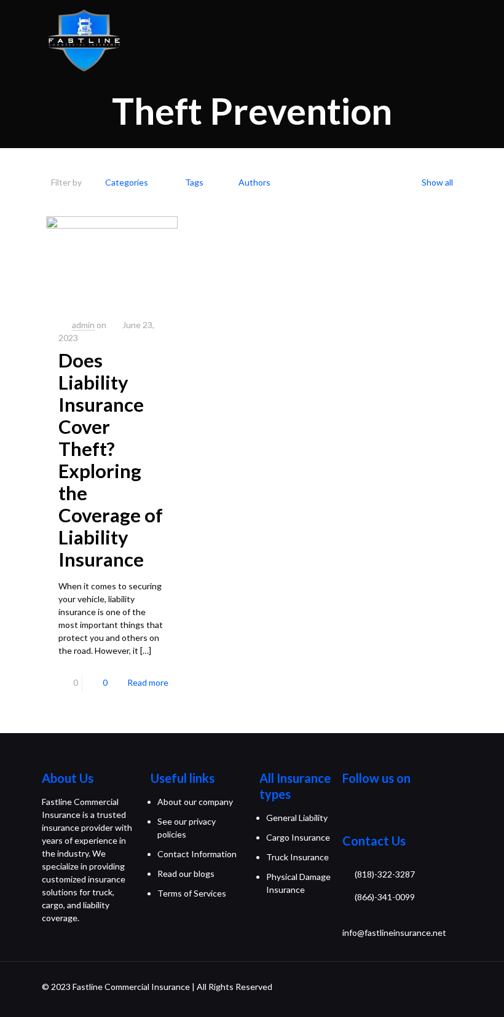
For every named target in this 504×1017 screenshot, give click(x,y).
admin (83, 325)
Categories (126, 182)
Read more (147, 682)
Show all (437, 182)
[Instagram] (411, 811)
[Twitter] (364, 811)
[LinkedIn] (396, 811)
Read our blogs (186, 873)
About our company (195, 801)
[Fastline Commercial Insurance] (84, 40)
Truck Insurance (297, 857)
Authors (254, 182)
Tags (194, 182)
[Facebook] (348, 811)
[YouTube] (380, 811)
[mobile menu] (484, 39)
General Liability (297, 817)
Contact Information (197, 854)
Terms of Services (191, 893)
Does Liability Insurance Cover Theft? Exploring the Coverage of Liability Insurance (110, 459)
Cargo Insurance (298, 837)
